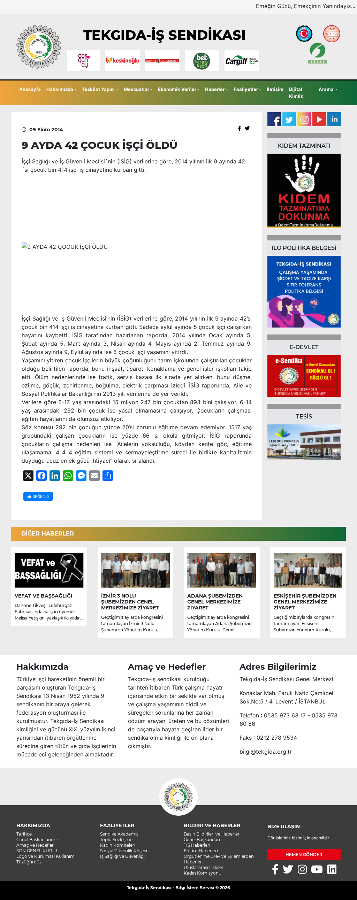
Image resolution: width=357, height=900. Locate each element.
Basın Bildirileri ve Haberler (212, 834)
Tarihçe (24, 834)
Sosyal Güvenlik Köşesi (123, 850)
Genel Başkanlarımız (37, 839)
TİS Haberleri (197, 845)
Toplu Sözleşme (116, 839)
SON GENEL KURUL (37, 850)
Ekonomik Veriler (177, 89)
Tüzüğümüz (28, 861)
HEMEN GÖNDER (304, 854)
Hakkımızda (59, 89)
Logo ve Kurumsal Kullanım (45, 856)
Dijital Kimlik (296, 92)
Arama (327, 89)
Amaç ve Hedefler (35, 845)
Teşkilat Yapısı (98, 89)
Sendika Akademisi (119, 834)
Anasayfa (30, 89)
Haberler (215, 89)
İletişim (275, 89)
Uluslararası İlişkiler (203, 867)
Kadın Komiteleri (117, 845)
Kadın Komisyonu (202, 873)
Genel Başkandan (202, 839)
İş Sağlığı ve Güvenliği (122, 856)
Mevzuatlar (136, 89)
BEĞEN (40, 496)
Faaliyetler (246, 89)
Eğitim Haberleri (201, 850)
